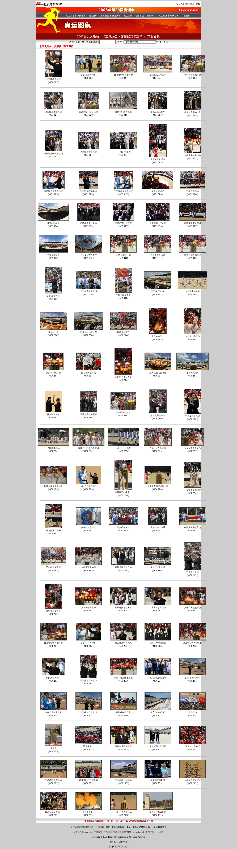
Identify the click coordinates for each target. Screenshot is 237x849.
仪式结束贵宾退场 (157, 678)
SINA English (138, 832)
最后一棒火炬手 (157, 527)
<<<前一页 (108, 821)
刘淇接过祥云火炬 (88, 680)
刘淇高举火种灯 (53, 79)
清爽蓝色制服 (123, 527)
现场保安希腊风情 (123, 607)
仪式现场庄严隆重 (157, 75)
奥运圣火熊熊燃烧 (192, 607)
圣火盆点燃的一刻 (192, 112)
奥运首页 (70, 15)
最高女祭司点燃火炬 (53, 643)
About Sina (87, 832)
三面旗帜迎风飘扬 (123, 780)
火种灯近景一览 (88, 527)
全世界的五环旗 (88, 372)
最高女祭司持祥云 (53, 812)
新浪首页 (190, 4)
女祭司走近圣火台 (192, 448)
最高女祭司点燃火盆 (123, 75)
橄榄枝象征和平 (157, 112)
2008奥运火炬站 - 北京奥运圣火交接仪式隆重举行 (111, 36)
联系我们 (108, 832)
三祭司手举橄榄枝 (192, 490)
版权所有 (123, 842)
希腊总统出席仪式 (123, 223)
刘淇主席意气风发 (157, 607)
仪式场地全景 (53, 223)
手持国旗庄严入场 (157, 223)
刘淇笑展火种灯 (192, 416)
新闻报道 (81, 15)
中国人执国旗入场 (192, 527)
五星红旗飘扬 (192, 191)
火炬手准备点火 (157, 255)
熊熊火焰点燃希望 (192, 255)
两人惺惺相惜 (53, 414)
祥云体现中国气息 (123, 643)
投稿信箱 (100, 827)
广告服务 (98, 832)
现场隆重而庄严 (53, 530)
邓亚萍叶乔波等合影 (88, 780)
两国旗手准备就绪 (192, 223)
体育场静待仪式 (157, 712)
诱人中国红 (88, 746)
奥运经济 (163, 15)
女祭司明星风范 (192, 336)
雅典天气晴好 (192, 372)
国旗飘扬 (192, 712)
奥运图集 (128, 15)
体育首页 (186, 15)
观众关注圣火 (157, 336)
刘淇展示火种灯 (88, 75)
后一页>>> (121, 821)
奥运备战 (93, 15)
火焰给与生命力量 (123, 377)
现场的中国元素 (123, 712)
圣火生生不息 (88, 812)
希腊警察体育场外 (157, 746)
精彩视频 (139, 15)
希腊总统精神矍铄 (88, 414)
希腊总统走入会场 (88, 223)
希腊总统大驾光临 (123, 567)
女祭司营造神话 (88, 567)
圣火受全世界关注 (88, 255)
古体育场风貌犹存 (88, 332)
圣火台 (53, 748)
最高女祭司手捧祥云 (53, 486)
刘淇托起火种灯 (88, 643)
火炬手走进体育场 (123, 812)
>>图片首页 (162, 42)
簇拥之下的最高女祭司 (88, 448)
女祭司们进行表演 (123, 112)
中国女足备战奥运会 (93, 821)
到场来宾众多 (157, 291)
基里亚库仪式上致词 (53, 153)
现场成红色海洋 (192, 746)
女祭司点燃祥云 (53, 372)
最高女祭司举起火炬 (88, 112)
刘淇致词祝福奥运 (88, 191)
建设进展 (104, 15)
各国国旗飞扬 (53, 448)
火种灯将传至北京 (53, 712)
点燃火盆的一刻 (123, 255)
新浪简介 (77, 832)
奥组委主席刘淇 (157, 780)
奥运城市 (151, 15)
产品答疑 (159, 832)
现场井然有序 (123, 332)
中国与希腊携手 (123, 295)
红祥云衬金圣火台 (157, 448)
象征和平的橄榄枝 (123, 492)
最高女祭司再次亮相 (192, 643)
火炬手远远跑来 (123, 448)
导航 (198, 4)
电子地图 (174, 15)
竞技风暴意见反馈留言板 (82, 827)
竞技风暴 (180, 4)
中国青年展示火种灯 (123, 191)
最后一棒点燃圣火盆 (123, 678)
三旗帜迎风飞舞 (53, 567)
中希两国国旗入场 (53, 780)
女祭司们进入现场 (192, 780)
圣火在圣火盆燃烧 (157, 372)
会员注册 (150, 832)
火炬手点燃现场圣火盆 (157, 486)
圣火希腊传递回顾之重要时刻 (139, 821)
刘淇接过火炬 (192, 572)
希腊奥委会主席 (157, 415)
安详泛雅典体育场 (157, 812)
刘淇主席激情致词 (88, 291)
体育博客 (116, 15)
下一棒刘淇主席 (123, 152)
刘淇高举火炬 (53, 296)
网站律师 (127, 832)
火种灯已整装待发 (88, 486)
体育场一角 (53, 332)
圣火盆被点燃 (157, 191)
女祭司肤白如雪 (123, 412)
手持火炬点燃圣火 (192, 75)
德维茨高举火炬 (53, 611)
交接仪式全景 (53, 255)
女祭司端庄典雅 (88, 607)
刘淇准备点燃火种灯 (53, 191)
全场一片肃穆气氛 (157, 643)
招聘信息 (117, 832)
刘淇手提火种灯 (192, 678)
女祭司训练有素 (192, 291)
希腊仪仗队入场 (157, 567)
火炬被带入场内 (157, 159)
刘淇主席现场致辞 (123, 746)
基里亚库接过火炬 (53, 112)
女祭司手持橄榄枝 (192, 155)
